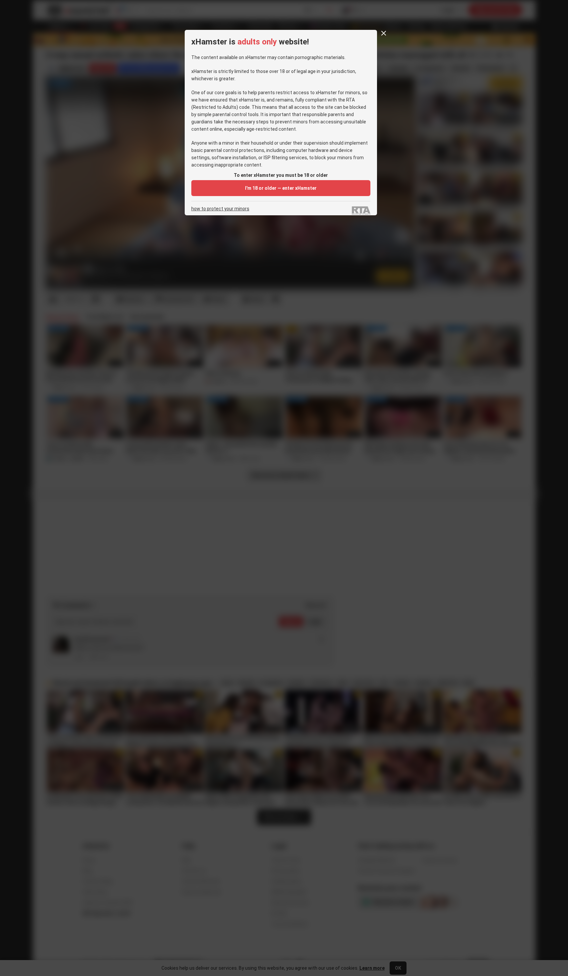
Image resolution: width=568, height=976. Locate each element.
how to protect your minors (220, 208)
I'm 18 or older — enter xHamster (281, 188)
